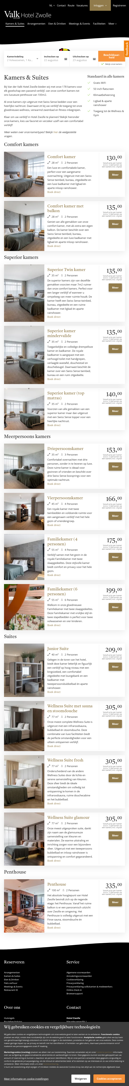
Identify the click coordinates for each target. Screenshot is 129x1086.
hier (55, 132)
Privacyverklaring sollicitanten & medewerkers (89, 986)
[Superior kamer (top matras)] (24, 409)
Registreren (119, 5)
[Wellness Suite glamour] (24, 839)
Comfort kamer (61, 157)
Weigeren (81, 1078)
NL (51, 5)
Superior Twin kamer (66, 270)
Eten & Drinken (57, 23)
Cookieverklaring (50, 1064)
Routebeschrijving (13, 1021)
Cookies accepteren (109, 1078)
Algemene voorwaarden (78, 972)
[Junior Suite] (24, 670)
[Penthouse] (24, 906)
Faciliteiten (99, 23)
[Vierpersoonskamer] (24, 511)
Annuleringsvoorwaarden (79, 976)
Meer (115, 174)
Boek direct (53, 192)
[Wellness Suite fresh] (24, 781)
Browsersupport (75, 993)
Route (71, 5)
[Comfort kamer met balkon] (24, 226)
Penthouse (56, 885)
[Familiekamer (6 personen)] (24, 607)
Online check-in (74, 989)
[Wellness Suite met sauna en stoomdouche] (24, 726)
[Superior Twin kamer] (24, 293)
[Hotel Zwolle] (27, 19)
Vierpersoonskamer (65, 498)
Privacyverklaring (75, 983)
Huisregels (9, 1018)
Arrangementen (36, 23)
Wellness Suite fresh (65, 760)
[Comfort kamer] (24, 174)
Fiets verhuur (10, 983)
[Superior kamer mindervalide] (24, 355)
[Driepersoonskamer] (24, 466)
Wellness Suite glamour (68, 818)
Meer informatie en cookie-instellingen (26, 1078)
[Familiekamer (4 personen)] (24, 557)
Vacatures (82, 5)
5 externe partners (104, 1052)
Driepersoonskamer (65, 449)
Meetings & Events (79, 23)
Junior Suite (58, 649)
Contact (61, 5)
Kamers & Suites (15, 23)
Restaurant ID (11, 989)
